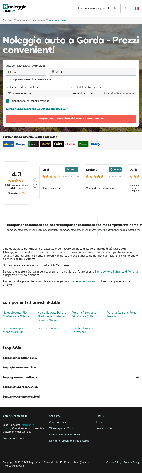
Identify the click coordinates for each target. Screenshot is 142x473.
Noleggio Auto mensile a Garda (67, 434)
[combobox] (26, 72)
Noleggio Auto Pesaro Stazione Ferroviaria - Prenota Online (52, 316)
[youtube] (35, 451)
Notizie (100, 415)
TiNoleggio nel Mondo (62, 428)
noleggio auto (88, 281)
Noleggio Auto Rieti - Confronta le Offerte (16, 314)
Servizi (99, 422)
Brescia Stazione (48, 328)
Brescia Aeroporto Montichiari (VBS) (15, 330)
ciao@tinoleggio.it (15, 415)
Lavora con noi (104, 428)
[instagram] (25, 451)
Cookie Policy (113, 462)
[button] (35, 180)
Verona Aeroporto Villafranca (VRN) (84, 314)
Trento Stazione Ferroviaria (82, 330)
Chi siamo (55, 415)
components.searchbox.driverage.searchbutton (71, 118)
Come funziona (58, 422)
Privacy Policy (131, 462)
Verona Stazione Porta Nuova (122, 314)
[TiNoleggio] (15, 8)
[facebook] (6, 451)
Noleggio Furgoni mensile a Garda (69, 440)
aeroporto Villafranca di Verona (117, 271)
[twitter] (15, 451)
